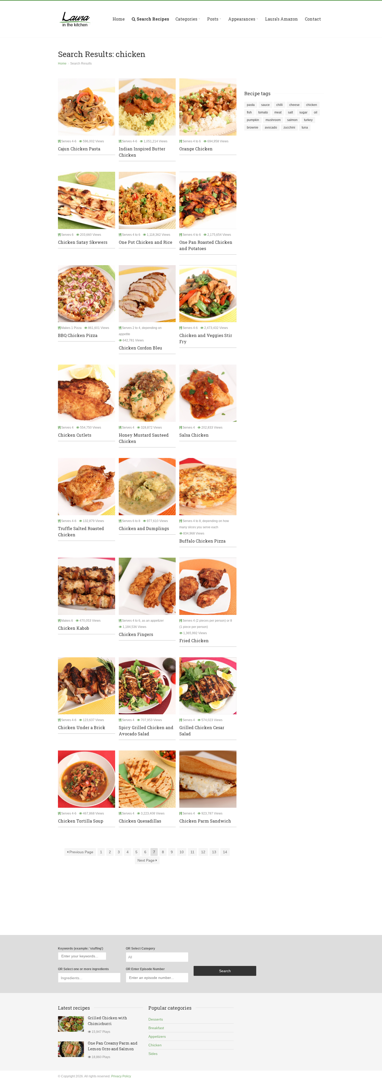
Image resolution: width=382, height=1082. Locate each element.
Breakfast (156, 1028)
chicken (311, 105)
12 (203, 852)
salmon (292, 120)
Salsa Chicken (194, 435)
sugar (303, 112)
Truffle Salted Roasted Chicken (81, 531)
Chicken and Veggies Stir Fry (205, 338)
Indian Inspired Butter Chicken (142, 152)
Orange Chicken (196, 148)
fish (249, 112)
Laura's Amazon (281, 19)
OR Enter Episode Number (145, 969)
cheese (294, 105)
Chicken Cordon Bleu (140, 348)
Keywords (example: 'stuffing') (80, 948)
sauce (265, 105)
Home (119, 19)
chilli (279, 105)
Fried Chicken (194, 640)
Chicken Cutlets (74, 435)
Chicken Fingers (136, 634)
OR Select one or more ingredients (83, 969)
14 (225, 852)
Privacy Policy (121, 1076)
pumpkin (253, 120)
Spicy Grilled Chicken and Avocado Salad (146, 730)
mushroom (273, 120)
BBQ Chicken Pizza (77, 335)
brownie (252, 127)
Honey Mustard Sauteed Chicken (144, 438)
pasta (251, 105)
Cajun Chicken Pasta (79, 148)
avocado (271, 127)
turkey (308, 120)
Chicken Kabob (73, 628)
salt (290, 112)
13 (214, 852)
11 (192, 852)
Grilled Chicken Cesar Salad (201, 730)
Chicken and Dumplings (144, 528)
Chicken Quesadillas (140, 821)
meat (277, 112)
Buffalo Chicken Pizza (202, 541)
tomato (263, 112)
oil (315, 112)
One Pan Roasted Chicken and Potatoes (205, 245)
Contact (313, 19)
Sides (152, 1054)
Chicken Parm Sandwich (205, 821)
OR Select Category (140, 948)
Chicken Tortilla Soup (80, 821)
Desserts (155, 1019)
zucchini (289, 127)
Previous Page (80, 852)
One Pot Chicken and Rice (145, 242)
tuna (305, 127)
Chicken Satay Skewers (82, 242)
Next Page (146, 860)
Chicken (155, 1045)
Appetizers (157, 1036)
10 (182, 852)
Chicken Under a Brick (81, 727)
